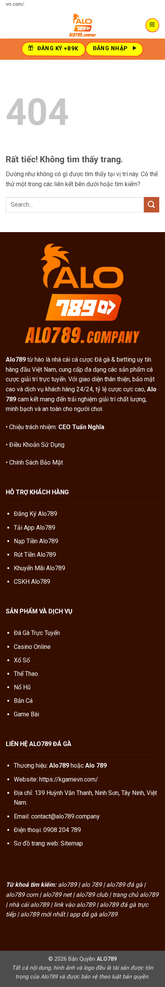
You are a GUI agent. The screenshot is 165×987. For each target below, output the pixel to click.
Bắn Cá (23, 700)
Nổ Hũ (22, 687)
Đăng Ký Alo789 (35, 513)
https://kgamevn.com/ (68, 779)
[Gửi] (151, 204)
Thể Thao (26, 673)
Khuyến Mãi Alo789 (39, 568)
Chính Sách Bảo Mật (36, 462)
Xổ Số (22, 660)
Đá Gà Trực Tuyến (37, 633)
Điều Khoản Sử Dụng (36, 444)
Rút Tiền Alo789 (35, 554)
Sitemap (72, 843)
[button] (152, 25)
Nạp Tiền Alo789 (36, 541)
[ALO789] (82, 25)
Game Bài (26, 714)
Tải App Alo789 (34, 527)
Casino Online (32, 646)
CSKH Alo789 (32, 581)
